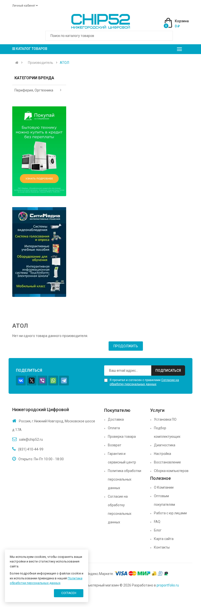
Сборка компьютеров (171, 471)
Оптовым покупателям (164, 500)
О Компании (164, 487)
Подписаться (168, 370)
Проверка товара (122, 436)
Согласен (68, 593)
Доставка (116, 419)
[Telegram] (64, 380)
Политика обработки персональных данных (124, 479)
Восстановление (167, 462)
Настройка (162, 454)
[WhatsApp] (53, 380)
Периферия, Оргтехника (33, 90)
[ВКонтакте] (21, 380)
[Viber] (42, 380)
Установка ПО (165, 419)
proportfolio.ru (168, 585)
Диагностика (164, 445)
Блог (158, 530)
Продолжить (125, 346)
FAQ (157, 522)
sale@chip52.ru (31, 439)
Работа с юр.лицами (170, 513)
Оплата (114, 428)
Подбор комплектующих (167, 432)
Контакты (162, 547)
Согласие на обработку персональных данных (119, 509)
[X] (32, 380)
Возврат (114, 445)
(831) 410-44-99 (30, 449)
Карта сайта (164, 539)
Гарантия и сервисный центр (122, 458)
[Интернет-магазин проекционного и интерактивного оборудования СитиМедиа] (39, 252)
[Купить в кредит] (39, 151)
